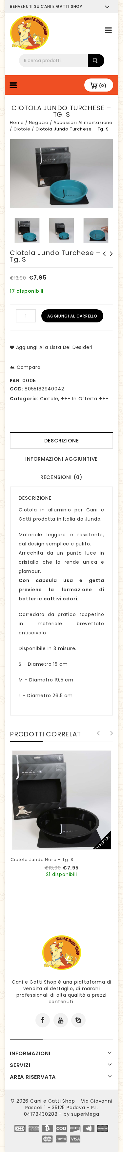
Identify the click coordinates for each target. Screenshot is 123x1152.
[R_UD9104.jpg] (27, 230)
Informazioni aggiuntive (61, 459)
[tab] (61, 441)
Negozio (39, 122)
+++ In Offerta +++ (85, 398)
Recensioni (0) (61, 477)
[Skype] (78, 1020)
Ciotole (22, 129)
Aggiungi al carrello (72, 316)
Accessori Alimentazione (83, 122)
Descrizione (61, 440)
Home (17, 122)
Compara (28, 367)
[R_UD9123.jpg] (96, 230)
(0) (103, 85)
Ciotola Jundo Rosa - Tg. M (102, 257)
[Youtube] (60, 1020)
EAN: (15, 380)
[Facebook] (42, 1020)
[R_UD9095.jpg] (61, 230)
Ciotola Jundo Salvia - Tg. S (109, 260)
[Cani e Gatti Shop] (29, 32)
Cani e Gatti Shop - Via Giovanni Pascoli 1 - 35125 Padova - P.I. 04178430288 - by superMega (68, 1107)
